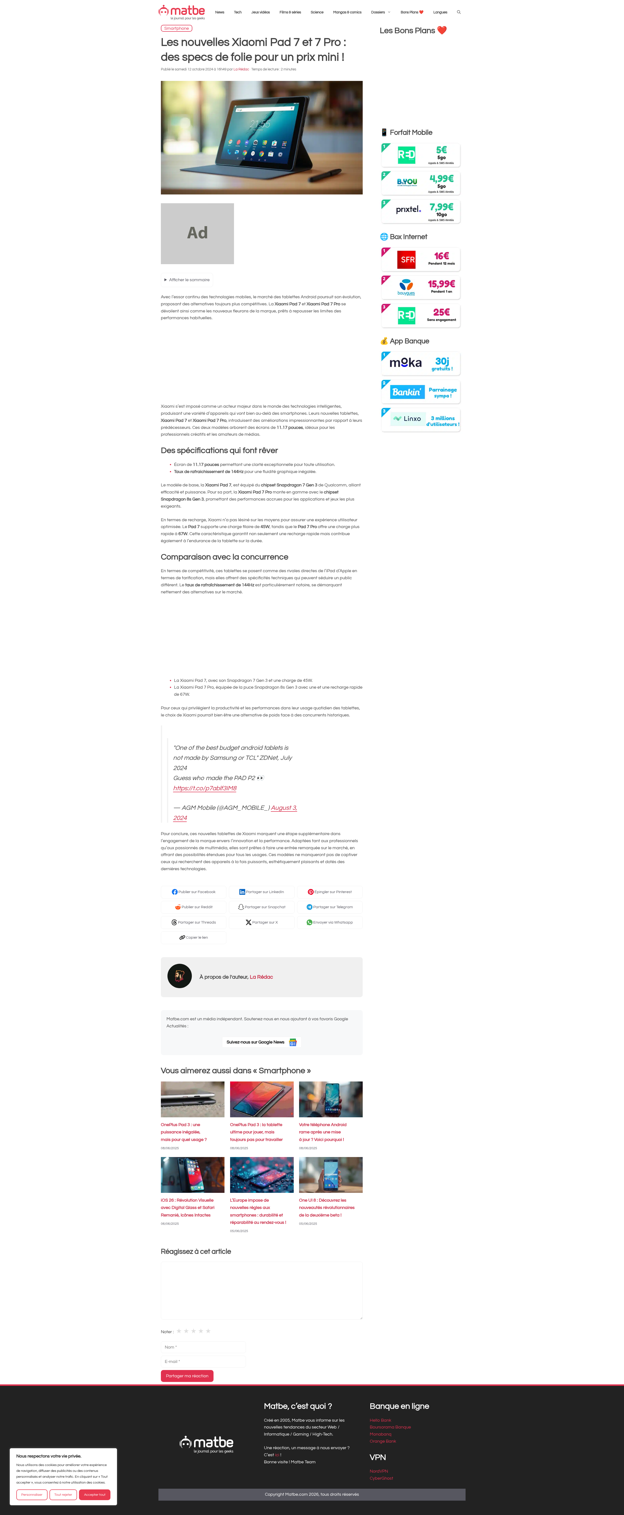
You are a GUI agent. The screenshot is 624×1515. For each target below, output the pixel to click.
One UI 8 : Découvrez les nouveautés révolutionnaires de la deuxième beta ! (327, 1207)
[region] (63, 1476)
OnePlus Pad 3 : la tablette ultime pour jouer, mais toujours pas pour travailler (256, 1132)
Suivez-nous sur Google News (256, 1042)
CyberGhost (381, 1478)
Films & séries (290, 12)
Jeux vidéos (260, 12)
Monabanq (380, 1434)
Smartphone (176, 28)
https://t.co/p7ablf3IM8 (204, 788)
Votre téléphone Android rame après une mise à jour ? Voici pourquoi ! (323, 1132)
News (219, 12)
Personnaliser (31, 1494)
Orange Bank (383, 1441)
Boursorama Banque (390, 1427)
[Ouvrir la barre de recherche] (459, 12)
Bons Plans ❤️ (412, 12)
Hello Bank (380, 1420)
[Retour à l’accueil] (181, 12)
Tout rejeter (63, 1494)
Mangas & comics (347, 12)
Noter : (167, 1332)
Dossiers (378, 12)
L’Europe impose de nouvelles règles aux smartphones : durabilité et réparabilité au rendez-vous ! (258, 1211)
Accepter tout (95, 1494)
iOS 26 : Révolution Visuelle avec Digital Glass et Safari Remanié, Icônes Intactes (187, 1207)
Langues (440, 12)
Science (317, 12)
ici (277, 1454)
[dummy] (197, 263)
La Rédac (261, 977)
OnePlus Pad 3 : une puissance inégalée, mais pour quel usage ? (184, 1132)
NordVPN (379, 1471)
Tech (238, 12)
